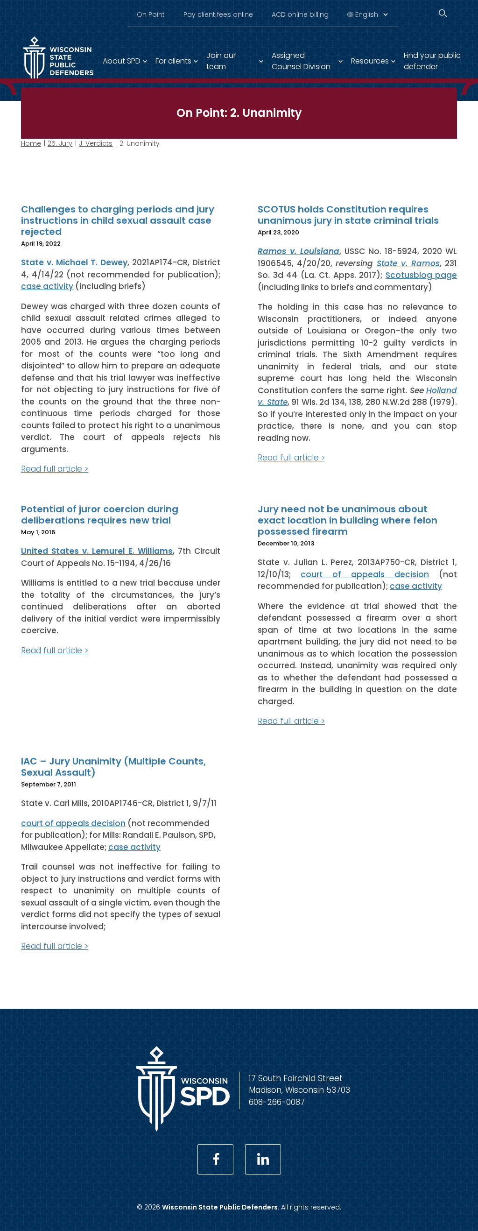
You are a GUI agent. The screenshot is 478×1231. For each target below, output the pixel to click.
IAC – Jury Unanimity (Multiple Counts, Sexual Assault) (113, 767)
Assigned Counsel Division (301, 61)
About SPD (122, 61)
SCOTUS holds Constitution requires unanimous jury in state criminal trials (348, 215)
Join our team (221, 61)
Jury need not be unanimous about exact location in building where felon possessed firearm (347, 520)
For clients (173, 61)
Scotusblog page (421, 275)
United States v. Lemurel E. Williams (97, 551)
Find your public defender (432, 61)
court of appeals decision (365, 574)
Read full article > (54, 468)
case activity (47, 286)
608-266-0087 (277, 1102)
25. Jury (60, 143)
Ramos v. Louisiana (298, 251)
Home (31, 143)
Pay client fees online (218, 14)
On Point (151, 14)
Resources (370, 61)
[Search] (443, 13)
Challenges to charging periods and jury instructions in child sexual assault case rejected (117, 220)
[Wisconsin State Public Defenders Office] (183, 1128)
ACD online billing (300, 14)
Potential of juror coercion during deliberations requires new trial (99, 514)
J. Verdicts (95, 143)
